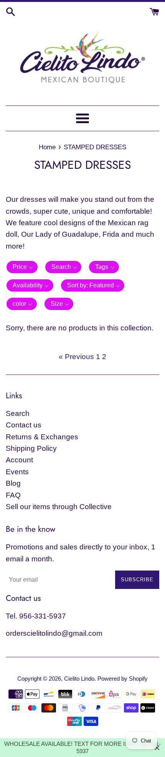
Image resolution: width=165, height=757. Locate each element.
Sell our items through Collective (59, 507)
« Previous (76, 357)
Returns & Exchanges (42, 437)
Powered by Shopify (122, 678)
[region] (82, 747)
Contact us (23, 425)
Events (17, 472)
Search (18, 413)
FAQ (13, 495)
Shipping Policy (31, 448)
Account (19, 460)
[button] (22, 267)
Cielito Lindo (79, 678)
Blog (13, 483)
